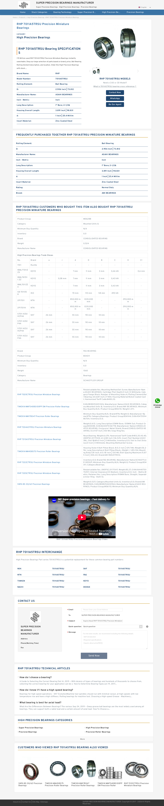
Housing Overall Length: (28, 110)
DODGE (86, 587)
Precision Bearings (135, 12)
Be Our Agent (115, 104)
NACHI (20, 587)
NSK (19, 569)
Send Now (94, 655)
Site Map (35, 802)
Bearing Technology (62, 12)
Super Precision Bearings (88, 12)
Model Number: (24, 79)
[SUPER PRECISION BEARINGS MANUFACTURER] (24, 4)
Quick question (75, 627)
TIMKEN (21, 581)
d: (17, 116)
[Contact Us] (157, 403)
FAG (85, 575)
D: (18, 89)
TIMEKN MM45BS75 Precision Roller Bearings (38, 451)
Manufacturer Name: (26, 94)
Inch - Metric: (23, 100)
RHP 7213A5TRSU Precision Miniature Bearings (39, 439)
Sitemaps (44, 802)
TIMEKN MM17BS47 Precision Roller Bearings (38, 416)
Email (70, 610)
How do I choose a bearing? (36, 677)
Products (22, 17)
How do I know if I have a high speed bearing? (46, 690)
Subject (71, 621)
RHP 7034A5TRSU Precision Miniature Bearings (39, 427)
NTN (19, 575)
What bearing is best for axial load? (40, 702)
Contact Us (26, 802)
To (69, 615)
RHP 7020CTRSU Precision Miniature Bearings (38, 394)
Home (22, 12)
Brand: (19, 193)
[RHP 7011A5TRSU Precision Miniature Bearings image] (115, 44)
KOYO (86, 581)
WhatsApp (115, 98)
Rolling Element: (24, 84)
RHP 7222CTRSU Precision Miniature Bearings (38, 462)
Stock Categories (39, 12)
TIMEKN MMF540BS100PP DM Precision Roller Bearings (43, 407)
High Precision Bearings (112, 12)
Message (71, 632)
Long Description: (25, 105)
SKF (85, 569)
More (82, 739)
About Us (17, 802)
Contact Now (115, 92)
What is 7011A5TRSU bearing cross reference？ (115, 86)
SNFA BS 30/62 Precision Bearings (33, 484)
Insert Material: (24, 121)
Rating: (19, 187)
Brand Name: (23, 73)
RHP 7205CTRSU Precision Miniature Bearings (38, 473)
